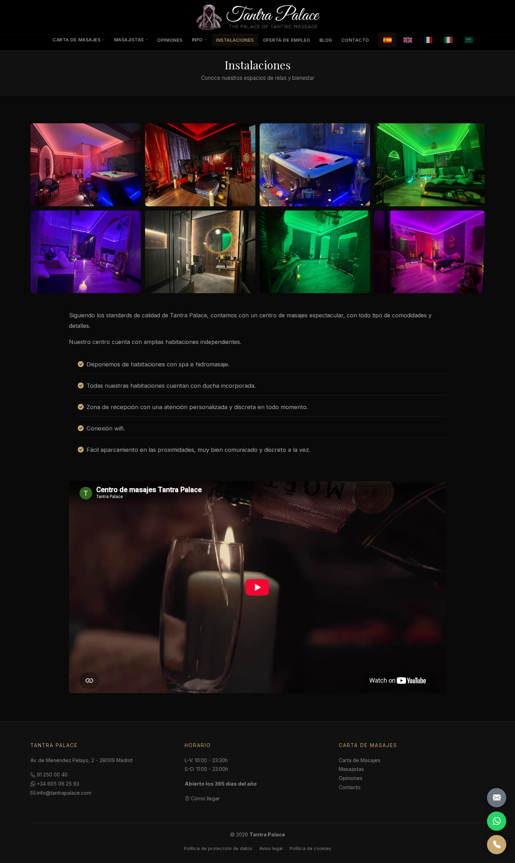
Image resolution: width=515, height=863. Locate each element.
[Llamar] (496, 844)
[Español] (387, 40)
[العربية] (469, 40)
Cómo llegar (205, 798)
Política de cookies (310, 848)
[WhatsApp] (496, 821)
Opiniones (170, 40)
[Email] (496, 797)
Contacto (355, 40)
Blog (326, 40)
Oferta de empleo (286, 40)
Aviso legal (271, 848)
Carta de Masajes (77, 39)
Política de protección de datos (218, 848)
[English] (408, 40)
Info (197, 39)
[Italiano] (448, 40)
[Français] (428, 40)
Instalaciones (235, 40)
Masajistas (129, 39)
